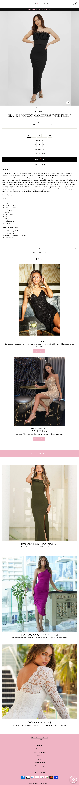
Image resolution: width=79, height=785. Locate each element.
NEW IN (41, 111)
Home (35, 111)
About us (39, 745)
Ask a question (39, 252)
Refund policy (39, 766)
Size (39, 132)
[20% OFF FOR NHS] (39, 681)
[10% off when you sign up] (39, 503)
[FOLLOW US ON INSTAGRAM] (39, 594)
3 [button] (39, 108)
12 (39, 136)
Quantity (39, 140)
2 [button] (38, 108)
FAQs (39, 248)
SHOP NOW (39, 439)
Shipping (36, 125)
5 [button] (43, 108)
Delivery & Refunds (39, 244)
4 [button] (41, 108)
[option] (39, 9)
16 (50, 136)
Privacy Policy (39, 756)
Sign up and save (39, 772)
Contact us (39, 749)
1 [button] (36, 107)
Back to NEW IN (41, 453)
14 (44, 136)
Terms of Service (39, 762)
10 (33, 136)
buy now (39, 351)
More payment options (39, 164)
